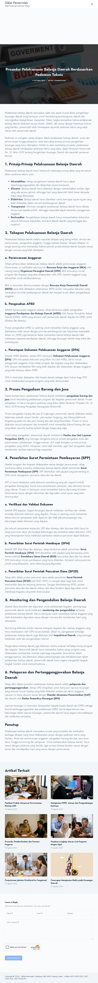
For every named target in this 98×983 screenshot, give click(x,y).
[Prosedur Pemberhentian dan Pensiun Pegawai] (26, 826)
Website (70, 913)
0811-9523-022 (76, 976)
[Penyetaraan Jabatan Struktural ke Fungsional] (26, 864)
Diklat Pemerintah (16, 3)
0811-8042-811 (20, 978)
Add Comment (13, 922)
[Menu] (92, 4)
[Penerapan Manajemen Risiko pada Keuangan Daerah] (72, 864)
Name (10, 913)
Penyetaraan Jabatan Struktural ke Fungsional (26, 880)
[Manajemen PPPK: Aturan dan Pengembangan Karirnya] (72, 787)
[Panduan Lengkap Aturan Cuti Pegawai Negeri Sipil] (72, 826)
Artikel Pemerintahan (57, 80)
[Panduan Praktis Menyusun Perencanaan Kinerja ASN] (26, 787)
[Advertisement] (49, 26)
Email (39, 913)
